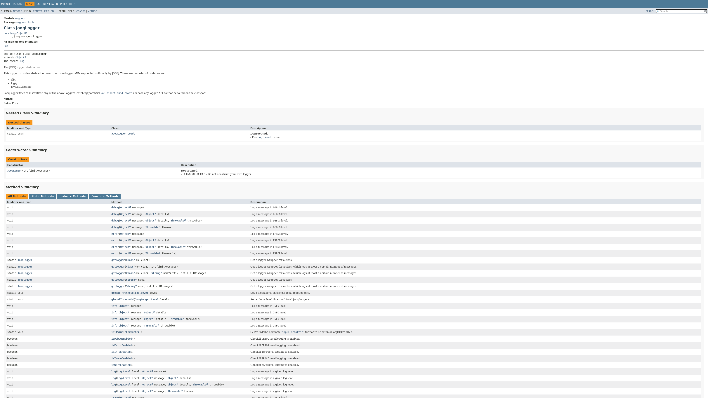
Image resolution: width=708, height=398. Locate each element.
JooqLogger (14, 170)
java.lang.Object (14, 33)
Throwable (177, 220)
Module (6, 4)
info (114, 305)
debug (115, 207)
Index (63, 4)
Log (6, 45)
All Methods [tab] (17, 196)
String (155, 273)
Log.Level (141, 292)
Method (49, 11)
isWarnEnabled (121, 364)
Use (39, 4)
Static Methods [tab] (43, 196)
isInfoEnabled (121, 351)
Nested (17, 11)
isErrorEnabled (121, 345)
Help (72, 4)
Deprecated (50, 4)
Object (19, 57)
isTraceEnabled (121, 358)
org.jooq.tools (25, 22)
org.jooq (20, 18)
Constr (37, 11)
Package (18, 4)
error (115, 233)
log (113, 371)
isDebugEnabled (121, 338)
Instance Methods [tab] (73, 196)
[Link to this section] (51, 113)
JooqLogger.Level (123, 133)
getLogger (118, 260)
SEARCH (650, 11)
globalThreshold (122, 292)
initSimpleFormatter (125, 332)
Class (129, 260)
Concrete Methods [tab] (104, 196)
